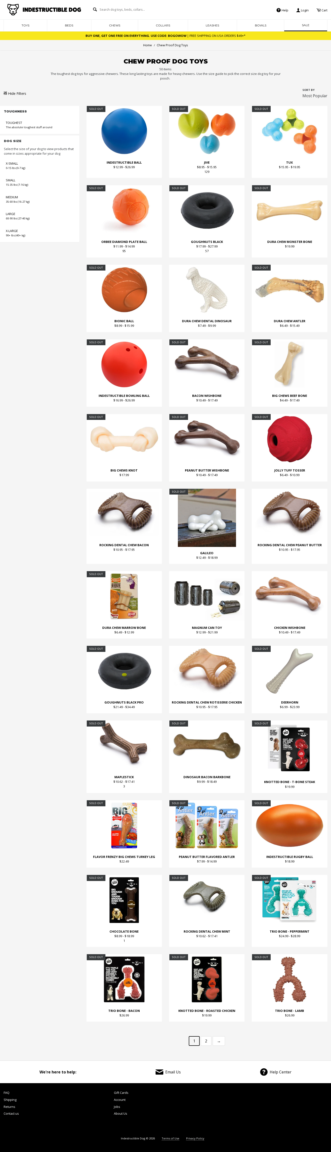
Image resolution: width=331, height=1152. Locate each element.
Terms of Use (170, 1138)
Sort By (308, 90)
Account (120, 1099)
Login (304, 10)
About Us (120, 1113)
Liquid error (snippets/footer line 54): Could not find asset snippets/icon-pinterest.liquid (288, 1111)
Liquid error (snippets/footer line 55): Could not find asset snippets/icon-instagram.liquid (314, 1111)
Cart (324, 10)
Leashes (212, 25)
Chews (114, 25)
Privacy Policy (195, 1138)
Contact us (11, 1113)
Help (284, 10)
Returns (9, 1106)
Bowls (260, 25)
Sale (305, 25)
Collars (163, 25)
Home (147, 45)
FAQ (6, 1092)
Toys (25, 25)
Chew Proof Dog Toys (171, 45)
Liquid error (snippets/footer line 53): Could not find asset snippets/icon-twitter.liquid (263, 1111)
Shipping (10, 1099)
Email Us (173, 1072)
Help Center (281, 1072)
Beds (69, 25)
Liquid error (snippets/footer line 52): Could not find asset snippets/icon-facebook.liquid (237, 1111)
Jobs (117, 1106)
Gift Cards (121, 1092)
